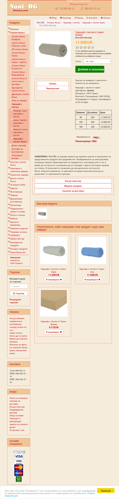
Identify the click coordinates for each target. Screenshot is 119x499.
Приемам (106, 490)
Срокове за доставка (15, 402)
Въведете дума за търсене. (17, 280)
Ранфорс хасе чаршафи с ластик (20, 113)
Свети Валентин (18, 252)
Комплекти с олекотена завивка (19, 170)
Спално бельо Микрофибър (18, 73)
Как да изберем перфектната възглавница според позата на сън (18, 324)
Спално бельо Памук (18, 54)
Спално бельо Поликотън (18, 67)
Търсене (19, 293)
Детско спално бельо (17, 180)
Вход (53, 17)
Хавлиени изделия (19, 228)
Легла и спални (17, 214)
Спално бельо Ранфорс (18, 38)
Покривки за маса (18, 231)
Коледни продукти (18, 248)
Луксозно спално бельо (18, 163)
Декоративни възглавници (16, 200)
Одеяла (14, 188)
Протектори (15, 205)
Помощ (79, 17)
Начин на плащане (19, 397)
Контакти (92, 17)
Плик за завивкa (19, 100)
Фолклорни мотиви (17, 157)
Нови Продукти (16, 263)
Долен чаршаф (19, 145)
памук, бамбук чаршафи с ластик (20, 122)
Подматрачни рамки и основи (17, 210)
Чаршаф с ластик (17, 105)
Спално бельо (17, 32)
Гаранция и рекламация (15, 420)
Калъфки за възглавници (18, 150)
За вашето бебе (17, 184)
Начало (106, 17)
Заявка (52, 83)
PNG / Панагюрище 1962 (87, 139)
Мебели (14, 218)
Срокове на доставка (73, 190)
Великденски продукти (16, 244)
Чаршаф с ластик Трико (20, 140)
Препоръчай (52, 88)
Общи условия (17, 415)
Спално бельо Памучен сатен (19, 44)
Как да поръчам (17, 406)
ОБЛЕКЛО (15, 235)
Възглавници (16, 191)
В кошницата (53, 279)
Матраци (14, 29)
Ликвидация (15, 257)
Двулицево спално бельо (20, 95)
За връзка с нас (17, 429)
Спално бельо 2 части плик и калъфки (19, 81)
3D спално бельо (20, 49)
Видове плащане (73, 185)
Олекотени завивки (19, 174)
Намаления (15, 260)
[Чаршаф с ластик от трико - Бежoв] (53, 49)
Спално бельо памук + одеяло (19, 60)
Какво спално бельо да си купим (18, 334)
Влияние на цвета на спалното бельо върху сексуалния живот (19, 349)
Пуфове (14, 195)
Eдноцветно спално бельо (18, 89)
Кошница (66, 17)
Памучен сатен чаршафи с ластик (20, 132)
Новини (14, 312)
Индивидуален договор (17, 411)
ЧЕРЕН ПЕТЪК (17, 238)
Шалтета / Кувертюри (15, 223)
